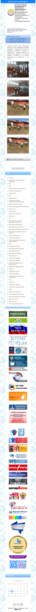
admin (21, 159)
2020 (13, 28)
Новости (11, 159)
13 (22, 28)
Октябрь (18, 28)
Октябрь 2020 (18, 580)
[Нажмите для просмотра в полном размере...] (19, 77)
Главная (9, 28)
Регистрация (16, 169)
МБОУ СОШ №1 (21, 3)
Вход (21, 169)
